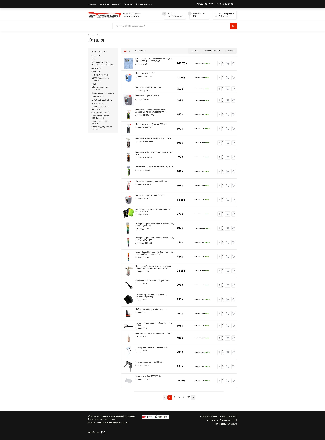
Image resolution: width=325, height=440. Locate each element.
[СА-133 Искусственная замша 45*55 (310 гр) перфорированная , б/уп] (128, 63)
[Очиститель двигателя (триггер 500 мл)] (128, 143)
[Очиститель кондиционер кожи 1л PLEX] (128, 338)
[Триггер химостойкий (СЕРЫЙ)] (128, 366)
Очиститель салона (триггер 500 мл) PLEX (154, 167)
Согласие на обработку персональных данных (108, 423)
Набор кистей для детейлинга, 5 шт (151, 309)
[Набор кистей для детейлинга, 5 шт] (128, 313)
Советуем (230, 51)
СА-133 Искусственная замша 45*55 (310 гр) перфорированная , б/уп (153, 60)
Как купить (104, 4)
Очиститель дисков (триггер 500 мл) (151, 181)
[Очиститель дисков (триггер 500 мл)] (128, 185)
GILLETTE (95, 71)
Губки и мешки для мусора (99, 122)
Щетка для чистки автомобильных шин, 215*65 (153, 324)
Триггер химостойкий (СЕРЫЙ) (149, 362)
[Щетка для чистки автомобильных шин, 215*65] (128, 325)
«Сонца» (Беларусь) (100, 112)
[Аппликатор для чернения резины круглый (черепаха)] (128, 299)
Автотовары (97, 68)
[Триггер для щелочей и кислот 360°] (128, 352)
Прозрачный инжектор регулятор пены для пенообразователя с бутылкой (153, 267)
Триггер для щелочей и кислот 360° (151, 348)
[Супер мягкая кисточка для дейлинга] (128, 285)
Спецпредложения (212, 51)
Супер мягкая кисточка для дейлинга (152, 281)
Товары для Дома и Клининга (100, 108)
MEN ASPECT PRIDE (100, 75)
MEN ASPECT (97, 103)
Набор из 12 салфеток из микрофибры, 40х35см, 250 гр (153, 210)
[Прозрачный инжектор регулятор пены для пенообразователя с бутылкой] (128, 271)
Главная (92, 4)
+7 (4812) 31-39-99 (204, 4)
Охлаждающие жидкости (102, 93)
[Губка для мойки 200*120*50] (128, 380)
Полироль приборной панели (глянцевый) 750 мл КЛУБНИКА (154, 239)
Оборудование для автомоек (99, 88)
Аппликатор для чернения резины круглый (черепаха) (151, 296)
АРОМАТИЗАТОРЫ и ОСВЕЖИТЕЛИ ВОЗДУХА (102, 63)
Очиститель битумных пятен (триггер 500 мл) (153, 153)
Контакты (128, 4)
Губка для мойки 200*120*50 (148, 376)
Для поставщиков (144, 4)
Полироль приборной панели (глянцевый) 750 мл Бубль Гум (154, 224)
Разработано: (93, 432)
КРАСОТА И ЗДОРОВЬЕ (101, 100)
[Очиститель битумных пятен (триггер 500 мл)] (128, 157)
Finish (93, 59)
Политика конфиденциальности (102, 419)
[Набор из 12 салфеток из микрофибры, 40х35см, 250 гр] (128, 214)
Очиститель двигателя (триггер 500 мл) (153, 138)
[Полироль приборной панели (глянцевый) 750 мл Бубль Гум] (128, 228)
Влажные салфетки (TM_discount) (100, 117)
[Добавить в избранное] (233, 63)
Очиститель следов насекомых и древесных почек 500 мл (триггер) (150, 111)
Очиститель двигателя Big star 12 (150, 195)
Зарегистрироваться (226, 15)
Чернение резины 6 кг (145, 73)
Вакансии (116, 4)
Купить (227, 63)
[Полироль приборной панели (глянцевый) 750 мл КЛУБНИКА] (128, 242)
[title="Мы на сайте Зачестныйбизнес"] (155, 418)
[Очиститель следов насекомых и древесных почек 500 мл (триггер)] (128, 114)
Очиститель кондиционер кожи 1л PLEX (153, 334)
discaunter (95, 55)
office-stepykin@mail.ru (226, 424)
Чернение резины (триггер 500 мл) (151, 124)
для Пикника (97, 96)
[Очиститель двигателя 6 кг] (128, 100)
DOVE (93, 84)
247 (188, 397)
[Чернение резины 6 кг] (128, 77)
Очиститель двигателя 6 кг (147, 96)
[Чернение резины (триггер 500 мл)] (128, 128)
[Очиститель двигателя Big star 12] (128, 199)
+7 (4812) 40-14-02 (224, 4)
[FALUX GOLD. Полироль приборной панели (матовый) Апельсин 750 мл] (128, 256)
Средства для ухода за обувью (101, 128)
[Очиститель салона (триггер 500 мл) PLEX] (128, 171)
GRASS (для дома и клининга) (100, 79)
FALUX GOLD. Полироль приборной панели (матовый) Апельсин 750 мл (154, 253)
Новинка (194, 51)
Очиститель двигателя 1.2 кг (148, 87)
